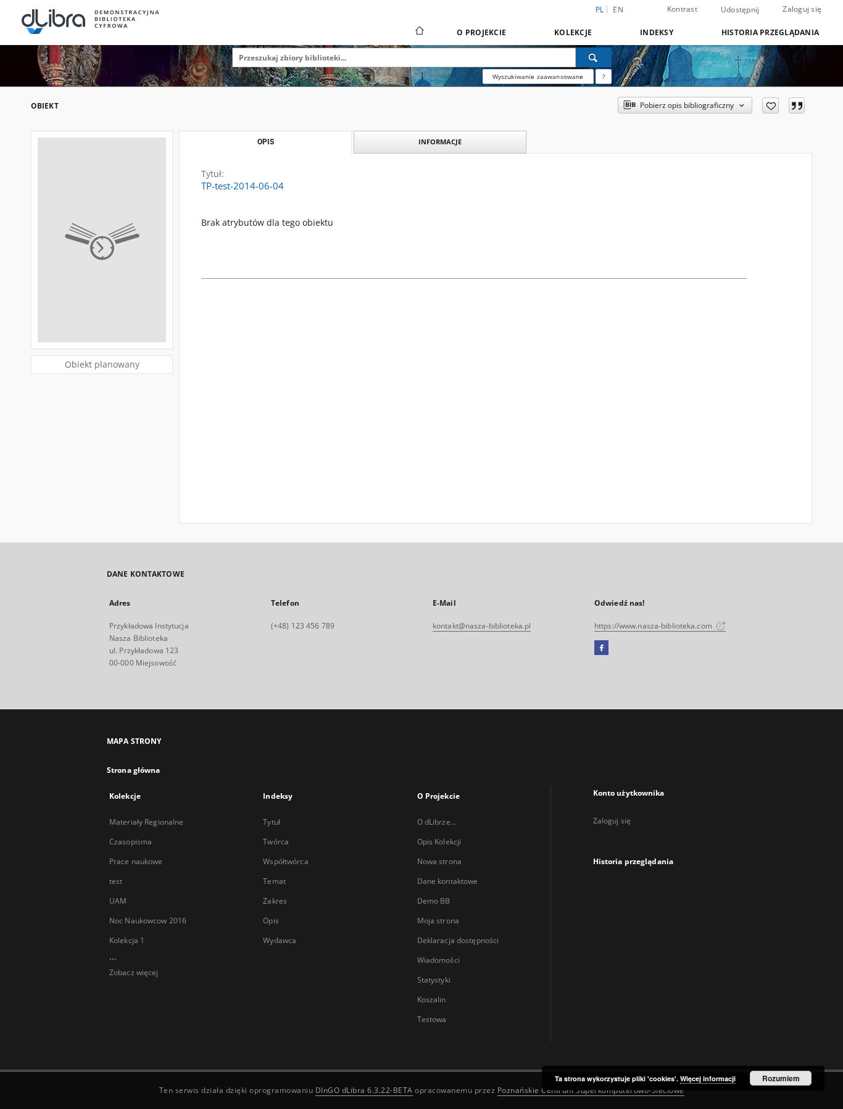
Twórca (276, 841)
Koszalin (431, 999)
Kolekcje (573, 32)
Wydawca (279, 940)
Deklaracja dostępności (458, 940)
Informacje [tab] (440, 141)
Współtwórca (285, 861)
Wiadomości (438, 960)
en (618, 10)
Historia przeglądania (770, 32)
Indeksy (656, 32)
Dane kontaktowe (447, 881)
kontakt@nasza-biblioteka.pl (482, 625)
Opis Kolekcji (439, 841)
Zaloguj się (802, 9)
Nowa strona (439, 861)
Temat (274, 881)
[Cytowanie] (797, 105)
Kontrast (682, 9)
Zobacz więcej (134, 972)
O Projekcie (481, 32)
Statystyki (434, 980)
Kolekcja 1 (126, 940)
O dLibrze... (436, 822)
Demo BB (434, 901)
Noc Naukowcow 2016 (147, 920)
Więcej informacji (708, 1078)
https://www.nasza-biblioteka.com (654, 625)
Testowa (432, 1019)
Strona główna (133, 770)
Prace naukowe (136, 861)
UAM (118, 901)
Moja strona (438, 920)
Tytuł (271, 822)
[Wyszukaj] (594, 57)
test (115, 881)
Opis (270, 920)
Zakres (275, 901)
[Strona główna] (419, 32)
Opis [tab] (265, 142)
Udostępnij (740, 10)
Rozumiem (781, 1078)
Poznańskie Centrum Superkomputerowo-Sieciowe (590, 1090)
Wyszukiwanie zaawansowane (538, 76)
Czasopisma (130, 841)
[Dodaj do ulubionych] (770, 105)
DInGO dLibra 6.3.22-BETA (364, 1090)
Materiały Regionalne (146, 822)
